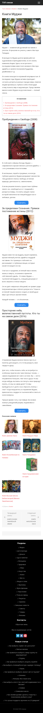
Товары (22, 612)
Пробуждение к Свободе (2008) (15, 103)
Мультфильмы (22, 588)
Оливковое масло (22, 691)
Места (22, 578)
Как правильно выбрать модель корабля (22, 662)
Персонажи (22, 592)
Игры (22, 568)
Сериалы (22, 602)
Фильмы (22, 615)
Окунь (22, 668)
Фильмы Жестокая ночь (22, 679)
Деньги (22, 554)
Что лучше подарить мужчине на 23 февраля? (22, 700)
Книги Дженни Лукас (9, 436)
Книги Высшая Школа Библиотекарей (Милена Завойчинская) (10, 498)
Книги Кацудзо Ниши (30, 436)
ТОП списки (7, 2)
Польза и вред (22, 595)
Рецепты (22, 598)
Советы (22, 608)
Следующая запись (31, 518)
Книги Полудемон (29, 455)
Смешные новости (22, 605)
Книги (14, 9)
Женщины (22, 561)
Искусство (22, 571)
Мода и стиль (22, 581)
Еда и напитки (22, 558)
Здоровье (22, 564)
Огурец (22, 658)
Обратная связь (22, 624)
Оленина (22, 675)
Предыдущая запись (12, 518)
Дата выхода (22, 551)
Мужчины (22, 585)
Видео (22, 547)
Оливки (22, 688)
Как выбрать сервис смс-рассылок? (22, 646)
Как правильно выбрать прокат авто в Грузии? (22, 672)
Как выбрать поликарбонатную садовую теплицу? (22, 665)
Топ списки (6, 9)
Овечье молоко (22, 649)
